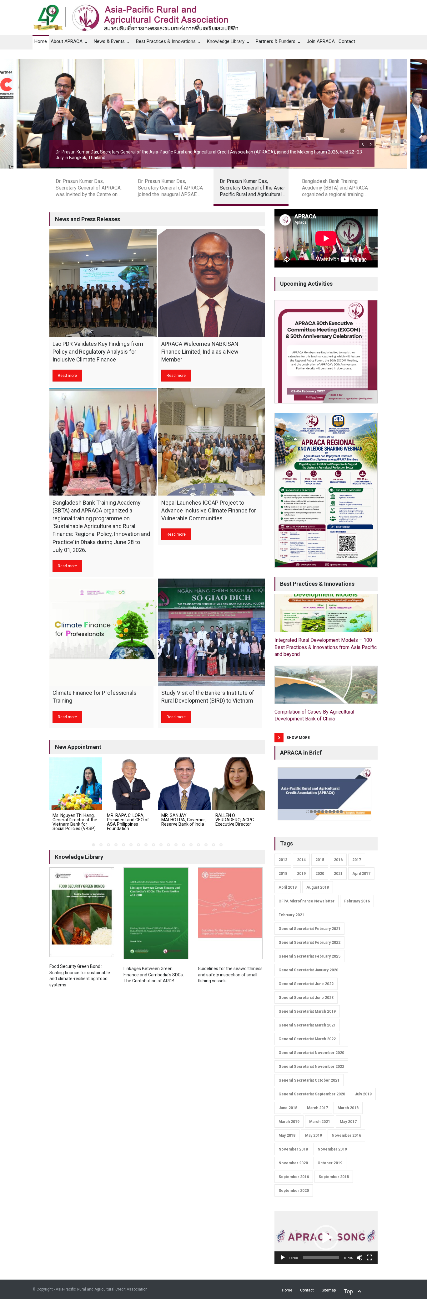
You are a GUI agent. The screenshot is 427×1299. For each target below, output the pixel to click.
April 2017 (361, 873)
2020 (319, 873)
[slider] (321, 1257)
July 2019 (363, 1094)
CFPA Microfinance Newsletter (306, 901)
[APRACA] (139, 16)
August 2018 (317, 887)
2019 (301, 873)
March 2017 (317, 1108)
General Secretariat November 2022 (311, 1066)
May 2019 (313, 1135)
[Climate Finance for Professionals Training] (103, 632)
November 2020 (293, 1163)
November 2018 (293, 1149)
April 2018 (288, 887)
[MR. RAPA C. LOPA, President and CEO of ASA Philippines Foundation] (130, 783)
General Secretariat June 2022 (306, 984)
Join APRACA (321, 41)
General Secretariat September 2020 (312, 1094)
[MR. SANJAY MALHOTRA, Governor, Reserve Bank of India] (184, 783)
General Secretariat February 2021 (309, 929)
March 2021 (319, 1122)
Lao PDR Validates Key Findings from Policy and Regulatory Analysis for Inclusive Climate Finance (98, 351)
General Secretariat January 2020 (308, 970)
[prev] (363, 144)
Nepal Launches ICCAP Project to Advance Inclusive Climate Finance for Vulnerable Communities (208, 510)
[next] (370, 144)
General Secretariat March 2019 (307, 1011)
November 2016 (346, 1135)
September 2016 (294, 1177)
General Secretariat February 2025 (309, 956)
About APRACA (67, 41)
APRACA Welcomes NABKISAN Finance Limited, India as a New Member (200, 351)
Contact (347, 41)
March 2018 (348, 1108)
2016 (338, 860)
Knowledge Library (225, 41)
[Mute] (359, 1258)
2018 (283, 873)
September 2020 (294, 1190)
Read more (67, 375)
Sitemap (329, 1290)
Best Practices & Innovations (166, 41)
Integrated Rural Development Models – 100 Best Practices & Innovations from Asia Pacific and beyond (325, 647)
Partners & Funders (275, 41)
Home (40, 41)
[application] (326, 1237)
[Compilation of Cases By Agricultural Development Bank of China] (326, 685)
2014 (301, 860)
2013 (283, 860)
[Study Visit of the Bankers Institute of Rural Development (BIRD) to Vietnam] (211, 632)
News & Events (109, 41)
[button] (326, 1237)
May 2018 (287, 1135)
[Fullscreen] (369, 1258)
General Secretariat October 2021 (309, 1080)
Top (348, 1291)
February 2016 (357, 901)
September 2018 (334, 1177)
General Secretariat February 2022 (309, 942)
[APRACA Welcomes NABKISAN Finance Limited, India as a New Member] (211, 283)
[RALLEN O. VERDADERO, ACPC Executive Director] (238, 783)
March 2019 (289, 1122)
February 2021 (291, 915)
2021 (338, 873)
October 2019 (330, 1163)
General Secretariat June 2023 (306, 997)
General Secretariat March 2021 (307, 1025)
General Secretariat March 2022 (307, 1039)
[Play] (282, 1258)
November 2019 (332, 1149)
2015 (319, 860)
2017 (356, 860)
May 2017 (348, 1122)
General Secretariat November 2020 (311, 1053)
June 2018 (288, 1108)
